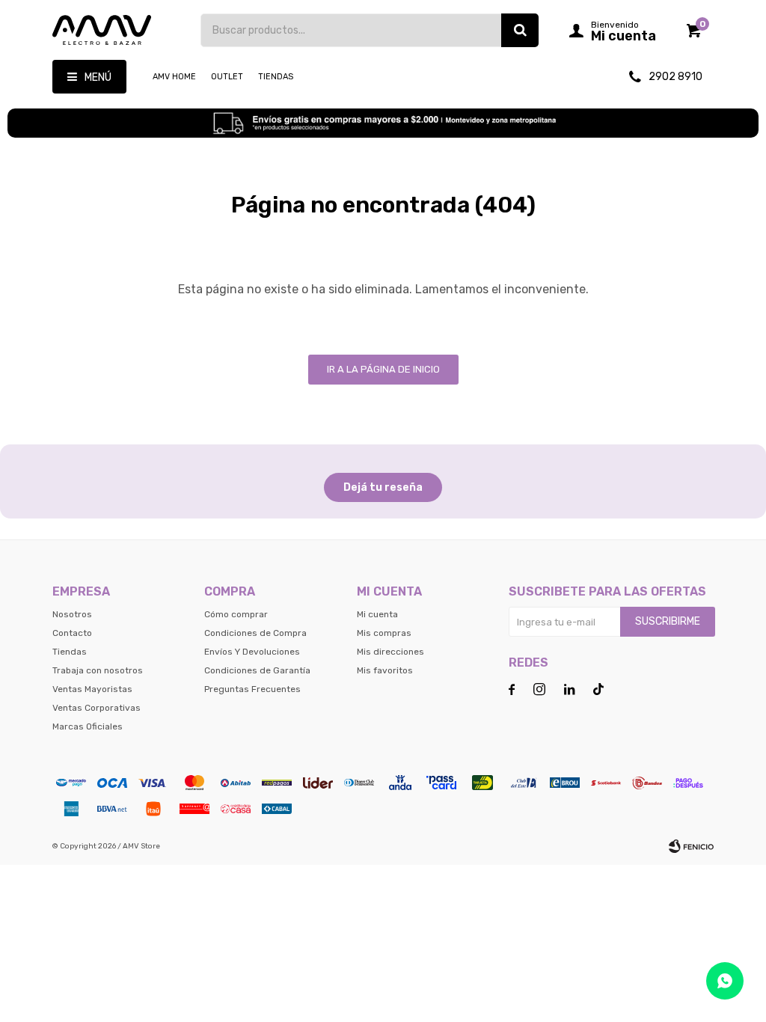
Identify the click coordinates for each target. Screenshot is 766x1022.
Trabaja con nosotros (97, 670)
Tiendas (275, 77)
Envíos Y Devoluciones (252, 651)
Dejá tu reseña (383, 487)
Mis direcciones (390, 651)
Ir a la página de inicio (383, 369)
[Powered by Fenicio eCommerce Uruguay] (691, 846)
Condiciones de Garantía (257, 670)
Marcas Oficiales (87, 726)
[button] (520, 30)
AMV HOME (174, 77)
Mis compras (384, 633)
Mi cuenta (377, 614)
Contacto (72, 633)
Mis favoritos (385, 670)
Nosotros (72, 614)
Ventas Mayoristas (92, 689)
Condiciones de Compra (255, 633)
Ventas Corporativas (96, 708)
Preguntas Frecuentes (252, 689)
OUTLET (227, 77)
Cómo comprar (236, 614)
